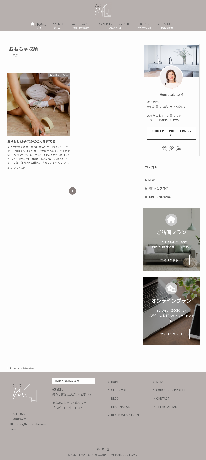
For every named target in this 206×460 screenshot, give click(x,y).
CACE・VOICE (120, 390)
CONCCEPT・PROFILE (171, 390)
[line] (171, 148)
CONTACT (162, 398)
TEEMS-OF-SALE (167, 407)
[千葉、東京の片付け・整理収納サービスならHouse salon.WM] (103, 10)
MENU (160, 382)
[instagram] (164, 148)
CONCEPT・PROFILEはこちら (171, 133)
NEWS (152, 180)
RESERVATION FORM (125, 415)
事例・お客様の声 (159, 197)
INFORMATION (120, 407)
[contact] (178, 148)
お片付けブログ (158, 188)
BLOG (115, 398)
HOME (115, 382)
